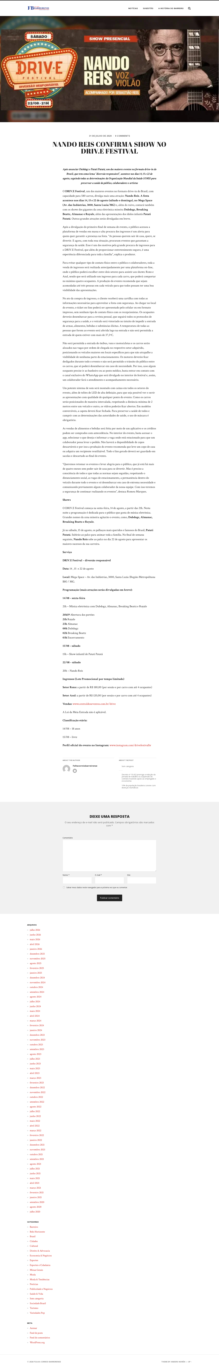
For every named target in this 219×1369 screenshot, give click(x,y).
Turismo (34, 1308)
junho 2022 (35, 1116)
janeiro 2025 (36, 972)
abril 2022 (35, 1125)
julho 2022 (35, 1111)
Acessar (33, 1328)
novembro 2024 (37, 982)
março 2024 (35, 1020)
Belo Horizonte (37, 1231)
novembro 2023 (37, 1039)
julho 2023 (35, 1058)
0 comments (122, 135)
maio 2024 (35, 1011)
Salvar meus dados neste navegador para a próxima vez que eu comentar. (96, 887)
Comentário (68, 838)
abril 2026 (35, 944)
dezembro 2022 (37, 1087)
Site (128, 875)
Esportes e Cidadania (40, 1265)
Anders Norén (178, 1361)
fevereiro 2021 (37, 1192)
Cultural (34, 1246)
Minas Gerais (36, 1270)
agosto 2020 (35, 1206)
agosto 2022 (35, 1106)
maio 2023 (35, 1068)
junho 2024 (35, 1006)
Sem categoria (128, 766)
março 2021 (35, 1187)
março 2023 (35, 1078)
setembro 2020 (37, 1202)
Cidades (34, 1241)
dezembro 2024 (37, 977)
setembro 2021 (37, 1159)
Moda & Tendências (39, 1279)
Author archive (75, 771)
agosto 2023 (35, 1054)
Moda (33, 1274)
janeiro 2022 (36, 1140)
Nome (66, 875)
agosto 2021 (35, 1164)
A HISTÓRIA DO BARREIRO (171, 8)
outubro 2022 (36, 1097)
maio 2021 (35, 1178)
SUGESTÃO (148, 8)
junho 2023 (35, 1063)
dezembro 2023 (37, 1035)
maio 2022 (35, 1121)
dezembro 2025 (37, 953)
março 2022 (35, 1130)
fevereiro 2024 (37, 1025)
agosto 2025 (35, 963)
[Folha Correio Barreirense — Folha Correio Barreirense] (38, 8)
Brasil (32, 1236)
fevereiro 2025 (37, 968)
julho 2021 (35, 1168)
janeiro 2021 (36, 1197)
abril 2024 (35, 1016)
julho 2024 (35, 1001)
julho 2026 (35, 930)
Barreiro (34, 1227)
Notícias (133, 8)
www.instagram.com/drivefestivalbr (130, 745)
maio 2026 (35, 939)
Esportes (34, 1260)
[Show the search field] (189, 8)
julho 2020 (35, 1211)
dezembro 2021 (37, 1144)
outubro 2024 (36, 987)
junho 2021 (35, 1173)
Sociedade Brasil (38, 1303)
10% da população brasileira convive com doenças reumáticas (139, 786)
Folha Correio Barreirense (47, 1361)
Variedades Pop (37, 1313)
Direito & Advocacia (40, 1250)
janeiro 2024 (36, 1030)
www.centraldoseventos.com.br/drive (94, 704)
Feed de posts (36, 1333)
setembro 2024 (37, 992)
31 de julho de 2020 (100, 135)
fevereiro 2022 (37, 1135)
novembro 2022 (37, 1092)
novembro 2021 (37, 1149)
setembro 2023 (37, 1049)
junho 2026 (35, 934)
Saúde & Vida (36, 1293)
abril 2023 (35, 1073)
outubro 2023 (36, 1044)
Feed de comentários (40, 1337)
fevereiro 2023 (37, 1082)
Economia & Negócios (41, 1255)
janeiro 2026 (36, 949)
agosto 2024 (35, 996)
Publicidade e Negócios (41, 1289)
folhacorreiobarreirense (85, 766)
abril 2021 (34, 1183)
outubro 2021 (36, 1154)
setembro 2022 (37, 1101)
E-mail (98, 875)
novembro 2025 (37, 958)
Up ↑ (190, 1361)
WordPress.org (37, 1342)
